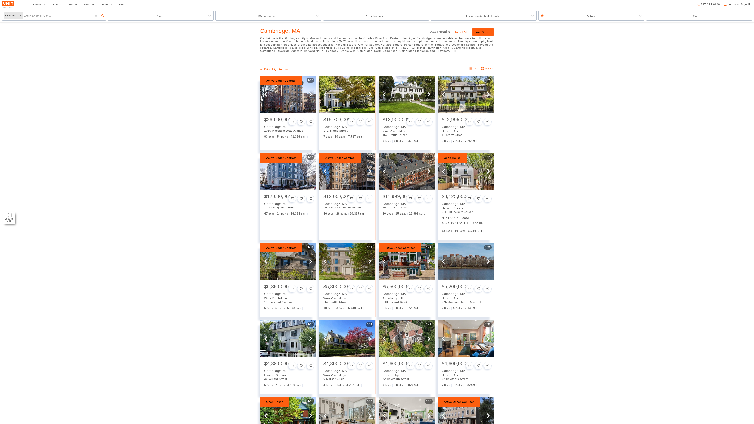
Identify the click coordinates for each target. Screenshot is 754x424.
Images (488, 68)
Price (159, 15)
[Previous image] (265, 94)
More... (697, 15)
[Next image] (310, 94)
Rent (87, 4)
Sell (71, 4)
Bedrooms (269, 15)
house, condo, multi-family (482, 15)
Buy (55, 4)
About (105, 4)
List (474, 68)
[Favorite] (301, 122)
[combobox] (24, 15)
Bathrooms (376, 15)
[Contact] (292, 122)
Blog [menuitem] (121, 4)
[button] (21, 15)
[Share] (310, 122)
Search (37, 4)
